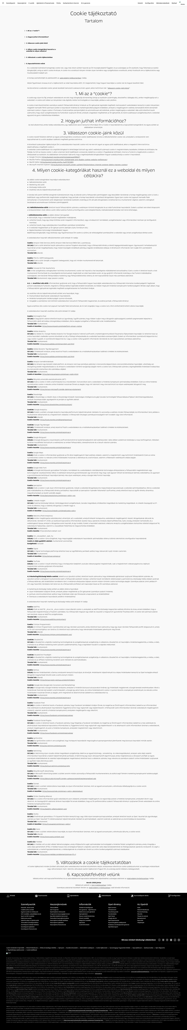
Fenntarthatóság (142, 912)
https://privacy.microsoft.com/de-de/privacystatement (60, 389)
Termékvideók (112, 914)
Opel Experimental (113, 920)
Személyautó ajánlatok (27, 927)
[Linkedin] (179, 940)
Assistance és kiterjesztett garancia (118, 925)
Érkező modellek (84, 918)
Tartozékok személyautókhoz (29, 922)
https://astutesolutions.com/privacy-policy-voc (57, 495)
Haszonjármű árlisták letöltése (59, 920)
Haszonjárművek (58, 904)
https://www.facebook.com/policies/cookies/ (56, 715)
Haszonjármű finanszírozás (58, 925)
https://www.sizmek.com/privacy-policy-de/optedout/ (62, 791)
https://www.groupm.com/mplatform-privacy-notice (62, 326)
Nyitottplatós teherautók (57, 912)
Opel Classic (111, 916)
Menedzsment (141, 918)
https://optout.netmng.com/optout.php (55, 766)
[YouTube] (167, 940)
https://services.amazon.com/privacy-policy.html (60, 374)
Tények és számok (142, 916)
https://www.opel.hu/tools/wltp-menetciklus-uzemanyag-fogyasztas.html (88, 1010)
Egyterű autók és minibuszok (29, 912)
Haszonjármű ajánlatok (57, 922)
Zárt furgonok (54, 910)
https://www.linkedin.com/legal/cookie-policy (59, 511)
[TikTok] (175, 940)
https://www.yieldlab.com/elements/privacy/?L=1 (58, 854)
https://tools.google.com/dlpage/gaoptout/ (56, 420)
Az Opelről (142, 904)
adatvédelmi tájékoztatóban (70, 78)
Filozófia (139, 914)
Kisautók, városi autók (27, 908)
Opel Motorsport (113, 927)
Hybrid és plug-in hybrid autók (30, 920)
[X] (171, 940)
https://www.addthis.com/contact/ (53, 619)
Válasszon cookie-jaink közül (118, 88)
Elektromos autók (26, 918)
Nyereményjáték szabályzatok (117, 922)
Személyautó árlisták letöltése (30, 925)
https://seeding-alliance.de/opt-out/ (53, 809)
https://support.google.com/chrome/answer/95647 (60, 157)
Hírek (138, 908)
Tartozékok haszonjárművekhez (59, 918)
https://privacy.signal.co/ (51, 556)
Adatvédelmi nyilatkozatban (99, 888)
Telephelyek (140, 922)
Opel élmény (114, 904)
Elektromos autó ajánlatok (87, 912)
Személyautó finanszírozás (29, 929)
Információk (85, 904)
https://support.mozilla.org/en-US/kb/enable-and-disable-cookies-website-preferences (74, 160)
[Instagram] (163, 940)
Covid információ (84, 925)
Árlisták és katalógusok (86, 908)
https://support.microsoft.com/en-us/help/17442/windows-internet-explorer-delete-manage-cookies (89, 165)
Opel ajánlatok (83, 914)
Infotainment (112, 910)
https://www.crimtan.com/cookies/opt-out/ (56, 634)
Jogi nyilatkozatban (98, 885)
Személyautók (28, 904)
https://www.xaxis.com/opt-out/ (52, 837)
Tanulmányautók (113, 912)
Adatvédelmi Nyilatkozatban (138, 878)
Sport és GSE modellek (27, 916)
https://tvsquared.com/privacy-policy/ (56, 824)
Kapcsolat (140, 920)
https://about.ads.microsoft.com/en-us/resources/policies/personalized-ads (68, 778)
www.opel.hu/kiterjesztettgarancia (140, 971)
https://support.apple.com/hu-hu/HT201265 (56, 162)
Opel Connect (112, 908)
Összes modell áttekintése (87, 916)
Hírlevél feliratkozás (143, 910)
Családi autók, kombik (27, 910)
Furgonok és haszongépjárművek (60, 914)
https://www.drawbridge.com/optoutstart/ (56, 404)
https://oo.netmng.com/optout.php (53, 746)
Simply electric (112, 918)
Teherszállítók (54, 908)
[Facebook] (159, 940)
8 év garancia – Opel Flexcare (87, 910)
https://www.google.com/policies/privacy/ (55, 432)
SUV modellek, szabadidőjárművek (31, 914)
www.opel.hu (116, 962)
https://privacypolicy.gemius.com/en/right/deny (57, 680)
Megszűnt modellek (85, 920)
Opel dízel (82, 922)
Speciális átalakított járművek (59, 916)
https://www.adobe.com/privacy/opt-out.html (57, 344)
